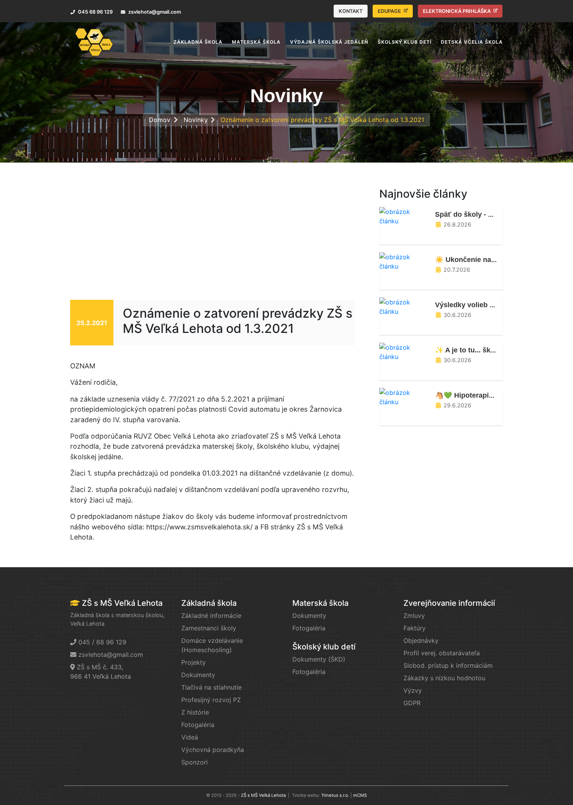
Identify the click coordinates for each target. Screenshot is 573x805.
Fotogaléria (197, 725)
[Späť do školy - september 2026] (404, 215)
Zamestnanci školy (208, 628)
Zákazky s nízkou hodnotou (444, 678)
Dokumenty (198, 675)
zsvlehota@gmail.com (110, 654)
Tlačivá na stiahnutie (211, 687)
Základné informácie (211, 615)
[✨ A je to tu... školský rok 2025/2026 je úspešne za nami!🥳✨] (404, 351)
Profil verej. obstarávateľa (441, 653)
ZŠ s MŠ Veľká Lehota (263, 795)
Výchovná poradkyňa (212, 750)
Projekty (193, 662)
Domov (159, 120)
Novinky (196, 120)
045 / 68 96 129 (102, 642)
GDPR (412, 703)
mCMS (360, 795)
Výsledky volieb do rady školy (485, 305)
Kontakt (351, 11)
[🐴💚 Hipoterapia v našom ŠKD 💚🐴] (404, 396)
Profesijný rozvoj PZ (211, 700)
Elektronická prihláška (457, 11)
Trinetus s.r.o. (335, 795)
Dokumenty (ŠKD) (318, 659)
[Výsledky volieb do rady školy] (404, 306)
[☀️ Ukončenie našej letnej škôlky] (404, 261)
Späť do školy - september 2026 (488, 214)
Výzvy (412, 690)
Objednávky (421, 640)
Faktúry (414, 628)
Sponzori (194, 762)
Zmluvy (414, 615)
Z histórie (195, 712)
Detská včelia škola (472, 42)
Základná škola (209, 603)
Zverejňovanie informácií (449, 603)
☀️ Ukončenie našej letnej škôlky (490, 260)
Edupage (390, 11)
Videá (189, 737)
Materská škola (320, 603)
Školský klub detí (323, 646)
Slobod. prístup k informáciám (448, 665)
